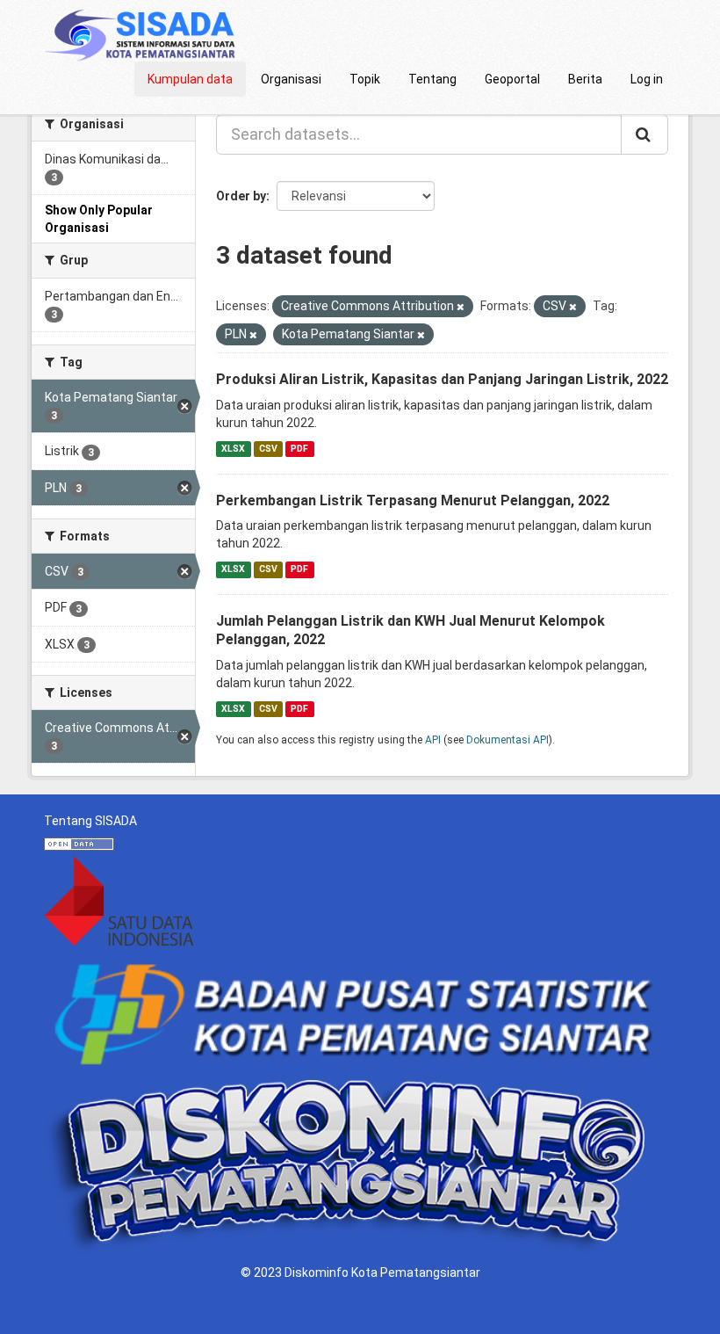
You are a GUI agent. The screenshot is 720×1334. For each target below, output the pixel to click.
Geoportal (512, 79)
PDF (299, 448)
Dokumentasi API (507, 740)
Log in (646, 79)
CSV (268, 448)
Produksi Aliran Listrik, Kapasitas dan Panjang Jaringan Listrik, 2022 (442, 379)
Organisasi (291, 79)
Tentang (432, 79)
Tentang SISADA (90, 821)
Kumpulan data (190, 79)
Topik (364, 79)
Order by (241, 196)
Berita (585, 79)
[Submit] (644, 134)
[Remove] (460, 307)
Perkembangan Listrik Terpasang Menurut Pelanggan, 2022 (412, 500)
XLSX (233, 448)
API (433, 740)
